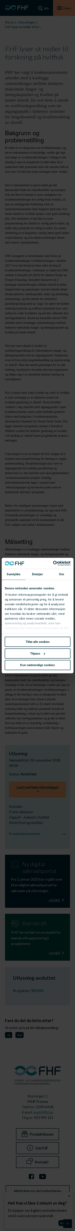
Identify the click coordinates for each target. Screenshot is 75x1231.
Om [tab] (61, 574)
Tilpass (35, 653)
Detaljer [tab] (37, 574)
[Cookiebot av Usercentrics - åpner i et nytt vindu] (53, 563)
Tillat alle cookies (38, 641)
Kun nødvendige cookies (37, 665)
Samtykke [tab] (13, 574)
